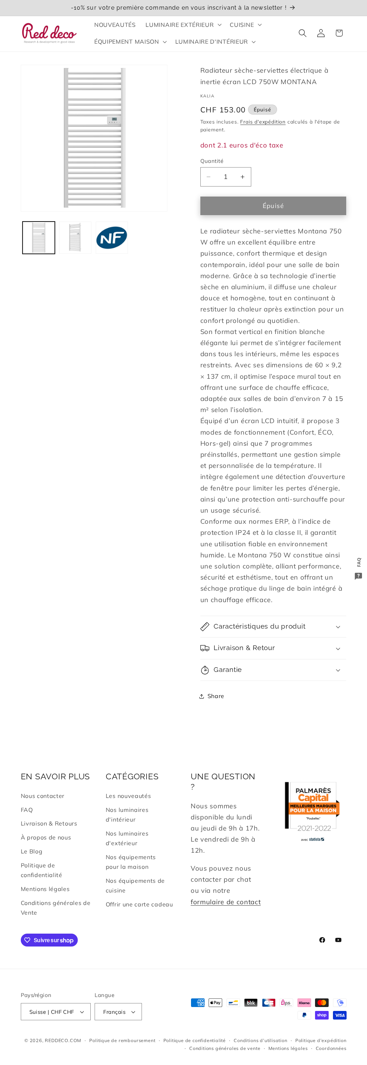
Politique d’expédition (321, 1040)
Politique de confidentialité (41, 870)
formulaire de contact (226, 902)
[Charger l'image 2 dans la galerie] (75, 238)
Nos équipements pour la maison (131, 861)
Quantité (212, 161)
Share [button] (216, 695)
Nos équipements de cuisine (135, 885)
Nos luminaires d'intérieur (127, 814)
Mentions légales (45, 888)
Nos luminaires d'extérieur (127, 838)
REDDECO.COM (63, 1040)
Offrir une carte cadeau (139, 904)
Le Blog (32, 851)
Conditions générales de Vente (56, 907)
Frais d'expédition (263, 121)
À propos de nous (46, 837)
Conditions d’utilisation (260, 1040)
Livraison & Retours (49, 823)
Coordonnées (331, 1048)
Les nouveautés (128, 795)
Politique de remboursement (122, 1040)
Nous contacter (43, 795)
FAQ (27, 809)
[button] (183, 24)
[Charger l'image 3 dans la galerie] (112, 238)
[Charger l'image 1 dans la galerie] (39, 238)
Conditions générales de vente (224, 1048)
